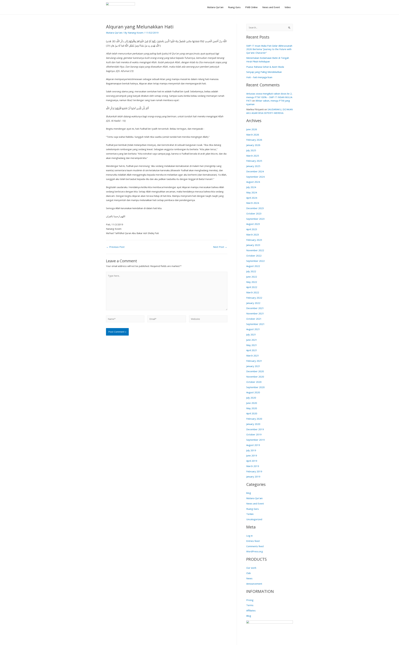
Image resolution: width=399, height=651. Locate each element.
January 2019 (253, 476)
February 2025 (254, 160)
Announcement (254, 583)
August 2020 (253, 392)
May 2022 (251, 281)
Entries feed (253, 540)
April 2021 (251, 350)
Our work (251, 567)
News (249, 578)
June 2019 (251, 455)
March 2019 (252, 466)
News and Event (271, 7)
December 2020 (255, 371)
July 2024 (251, 187)
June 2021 (251, 339)
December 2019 (255, 429)
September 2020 (255, 387)
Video (288, 7)
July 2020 (251, 397)
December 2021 (255, 308)
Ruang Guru (234, 7)
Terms (249, 605)
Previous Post (115, 247)
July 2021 (251, 334)
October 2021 (254, 318)
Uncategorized (254, 519)
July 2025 (251, 150)
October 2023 (254, 213)
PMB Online (251, 7)
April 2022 (251, 287)
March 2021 (252, 355)
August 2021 (253, 329)
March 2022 (252, 292)
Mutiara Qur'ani (114, 32)
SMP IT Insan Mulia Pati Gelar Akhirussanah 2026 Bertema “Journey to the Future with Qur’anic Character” (269, 49)
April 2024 (251, 197)
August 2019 (253, 445)
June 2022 (251, 276)
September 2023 (255, 218)
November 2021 (255, 313)
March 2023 (252, 234)
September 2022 (255, 260)
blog (248, 492)
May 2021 (251, 345)
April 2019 (251, 460)
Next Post (220, 247)
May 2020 (251, 408)
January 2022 (253, 303)
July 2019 (251, 450)
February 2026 (254, 139)
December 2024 (255, 171)
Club (248, 573)
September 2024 (255, 176)
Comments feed (255, 546)
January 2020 (253, 424)
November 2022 (255, 250)
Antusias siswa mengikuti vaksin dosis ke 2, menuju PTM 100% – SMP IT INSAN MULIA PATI (269, 97)
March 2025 (252, 155)
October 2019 (254, 434)
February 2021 (254, 360)
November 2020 (255, 376)
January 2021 (253, 366)
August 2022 (253, 266)
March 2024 (252, 202)
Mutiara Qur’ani (215, 7)
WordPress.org (254, 551)
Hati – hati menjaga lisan (259, 77)
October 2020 (254, 381)
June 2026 (251, 129)
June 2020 (251, 402)
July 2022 (251, 271)
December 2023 (255, 208)
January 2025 (253, 166)
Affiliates (251, 610)
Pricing (249, 600)
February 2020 (254, 418)
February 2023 (254, 239)
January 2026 (253, 145)
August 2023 (253, 223)
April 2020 (251, 413)
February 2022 (254, 297)
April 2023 (251, 229)
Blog (248, 615)
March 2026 (252, 134)
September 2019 (255, 439)
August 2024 (253, 181)
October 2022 (254, 255)
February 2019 (254, 471)
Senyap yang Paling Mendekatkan (264, 71)
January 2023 (253, 245)
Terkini (249, 513)
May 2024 (251, 192)
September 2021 (255, 324)
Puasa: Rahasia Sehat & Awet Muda (265, 66)
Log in (249, 535)
